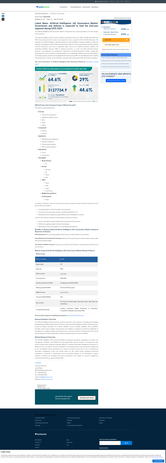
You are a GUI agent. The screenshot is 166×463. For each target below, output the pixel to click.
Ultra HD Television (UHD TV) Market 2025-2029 (114, 57)
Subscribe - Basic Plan (110, 32)
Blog (118, 1)
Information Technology (57, 13)
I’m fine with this (158, 461)
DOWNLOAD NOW (87, 398)
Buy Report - (109, 28)
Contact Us (38, 442)
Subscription (94, 7)
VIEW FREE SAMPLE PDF (112, 44)
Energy (101, 423)
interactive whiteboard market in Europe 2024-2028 (115, 66)
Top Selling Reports (75, 7)
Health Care (38, 420)
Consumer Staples (40, 418)
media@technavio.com (45, 377)
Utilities (69, 423)
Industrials (102, 420)
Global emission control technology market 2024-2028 (116, 60)
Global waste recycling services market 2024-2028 (115, 63)
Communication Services (41, 423)
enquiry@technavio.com (102, 1)
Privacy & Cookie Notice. (156, 457)
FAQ (122, 1)
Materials (69, 420)
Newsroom (70, 442)
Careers (37, 447)
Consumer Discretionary (73, 418)
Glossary (37, 445)
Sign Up (126, 443)
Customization (86, 7)
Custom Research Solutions (116, 80)
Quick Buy (108, 40)
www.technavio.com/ (46, 379)
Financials (37, 425)
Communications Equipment (74, 425)
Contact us (127, 1)
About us (112, 1)
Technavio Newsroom (41, 13)
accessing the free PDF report (75, 315)
